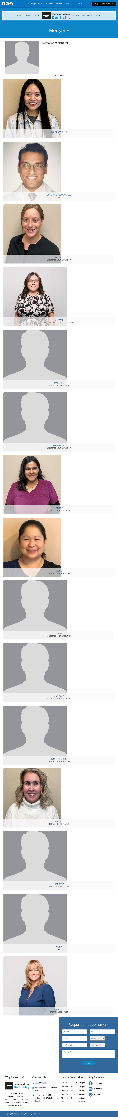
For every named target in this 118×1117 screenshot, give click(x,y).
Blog (89, 16)
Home (19, 16)
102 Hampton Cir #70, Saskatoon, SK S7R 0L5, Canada (48, 3)
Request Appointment (104, 4)
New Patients (79, 16)
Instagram (98, 1089)
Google (97, 1094)
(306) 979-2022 (82, 3)
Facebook (98, 1083)
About (36, 16)
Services (27, 16)
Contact (98, 16)
